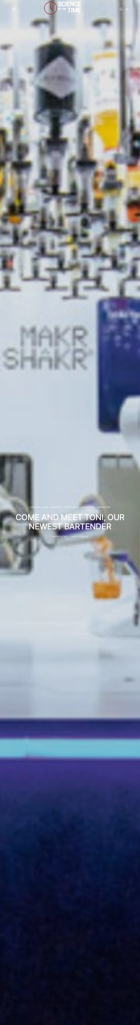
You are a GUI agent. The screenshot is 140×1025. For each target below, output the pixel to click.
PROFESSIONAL (88, 507)
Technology (104, 507)
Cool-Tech (34, 507)
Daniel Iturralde (79, 536)
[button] (126, 9)
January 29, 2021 (59, 536)
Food (45, 507)
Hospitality (56, 507)
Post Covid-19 (71, 507)
